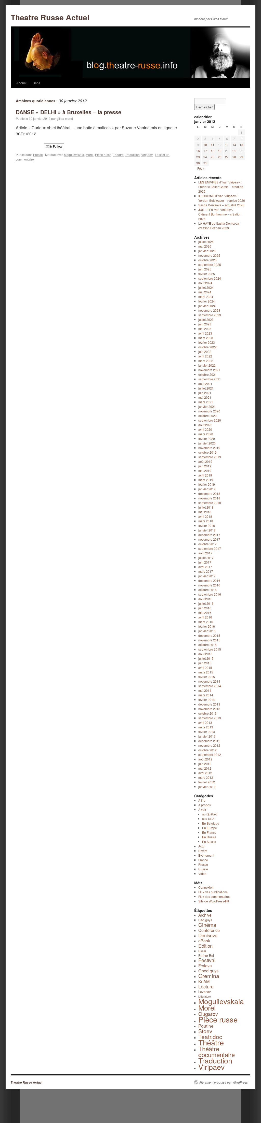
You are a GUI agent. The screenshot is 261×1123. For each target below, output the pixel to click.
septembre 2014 (209, 686)
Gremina (208, 976)
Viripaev (147, 154)
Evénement (206, 855)
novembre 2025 (209, 255)
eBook (204, 941)
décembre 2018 (209, 493)
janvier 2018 (207, 530)
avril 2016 (205, 617)
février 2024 (206, 301)
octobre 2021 (207, 374)
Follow (57, 146)
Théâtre (118, 154)
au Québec (209, 814)
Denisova (207, 935)
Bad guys (205, 919)
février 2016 (206, 626)
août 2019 (205, 461)
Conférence (209, 930)
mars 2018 (205, 521)
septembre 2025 (209, 264)
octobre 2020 (207, 415)
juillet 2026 (206, 241)
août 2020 (205, 425)
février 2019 (206, 484)
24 (205, 157)
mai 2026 (204, 246)
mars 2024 (205, 296)
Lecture (206, 986)
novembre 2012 (209, 745)
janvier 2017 (207, 576)
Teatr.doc (210, 1036)
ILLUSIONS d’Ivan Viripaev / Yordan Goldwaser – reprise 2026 (221, 198)
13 (227, 144)
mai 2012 (204, 768)
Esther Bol (206, 955)
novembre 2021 (209, 370)
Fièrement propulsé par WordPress (223, 1082)
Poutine (206, 1026)
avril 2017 (205, 567)
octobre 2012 (207, 750)
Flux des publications (213, 892)
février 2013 (206, 731)
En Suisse (209, 841)
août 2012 (205, 759)
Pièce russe (103, 154)
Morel (90, 154)
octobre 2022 (207, 347)
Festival (206, 960)
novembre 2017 (209, 539)
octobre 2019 (207, 452)
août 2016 (205, 599)
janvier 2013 (207, 736)
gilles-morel (65, 118)
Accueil (21, 82)
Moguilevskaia (74, 154)
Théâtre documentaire (216, 1051)
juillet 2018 (206, 507)
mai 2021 (204, 397)
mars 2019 (205, 480)
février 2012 (206, 782)
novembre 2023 (209, 310)
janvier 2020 (207, 443)
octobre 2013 (207, 713)
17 (205, 151)
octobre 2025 (207, 260)
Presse (38, 154)
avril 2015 (205, 667)
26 (219, 157)
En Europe (209, 828)
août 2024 (205, 283)
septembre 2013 (209, 718)
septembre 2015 (209, 649)
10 (205, 144)
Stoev (205, 1031)
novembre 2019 (209, 447)
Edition (205, 945)
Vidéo (202, 873)
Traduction (132, 154)
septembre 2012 (209, 754)
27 (227, 157)
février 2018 (206, 525)
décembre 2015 (209, 635)
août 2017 (205, 553)
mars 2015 (205, 672)
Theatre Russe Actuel (50, 17)
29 (241, 157)
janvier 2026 (207, 251)
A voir (202, 809)
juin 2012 (204, 763)
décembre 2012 (209, 741)
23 (198, 157)
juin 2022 (204, 351)
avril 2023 (205, 333)
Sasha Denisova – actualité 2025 (221, 205)
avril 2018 (205, 516)
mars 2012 (205, 777)
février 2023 (206, 342)
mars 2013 (205, 727)
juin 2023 (204, 324)
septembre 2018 (209, 502)
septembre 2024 (209, 278)
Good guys (208, 971)
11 (212, 144)
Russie (203, 869)
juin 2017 (204, 562)
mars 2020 (205, 434)
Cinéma (207, 924)
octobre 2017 (207, 544)
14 (234, 144)
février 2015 (206, 676)
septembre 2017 (209, 548)
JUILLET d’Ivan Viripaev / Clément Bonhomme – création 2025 (219, 214)
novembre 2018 (209, 498)
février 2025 (206, 273)
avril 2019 (205, 475)
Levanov (204, 991)
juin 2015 (204, 663)
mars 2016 (205, 622)
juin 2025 (204, 269)
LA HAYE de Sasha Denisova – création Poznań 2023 (220, 225)
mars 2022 (205, 360)
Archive (205, 915)
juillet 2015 (206, 658)
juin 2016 (204, 608)
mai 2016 (204, 612)
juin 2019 (204, 466)
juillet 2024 (206, 287)
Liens (36, 82)
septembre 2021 (209, 379)
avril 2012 (205, 773)
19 (219, 151)
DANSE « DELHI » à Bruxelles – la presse (68, 112)
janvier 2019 (207, 489)
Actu (201, 846)
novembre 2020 (209, 411)
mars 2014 (205, 695)
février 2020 (206, 438)
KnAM (204, 981)
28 (234, 157)
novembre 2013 (209, 709)
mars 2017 (205, 571)
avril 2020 (205, 429)
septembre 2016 (209, 594)
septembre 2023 (209, 315)
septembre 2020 (209, 420)
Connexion (206, 887)
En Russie (209, 837)
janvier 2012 (207, 786)
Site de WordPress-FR (213, 901)
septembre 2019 (209, 457)
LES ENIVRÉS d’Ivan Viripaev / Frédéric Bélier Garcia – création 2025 (220, 186)
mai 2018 (204, 512)
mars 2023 (205, 338)
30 (198, 163)
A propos (204, 805)
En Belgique (210, 823)
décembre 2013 (209, 704)
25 (212, 157)
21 (234, 151)
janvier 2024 (207, 306)
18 (212, 151)
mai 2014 (204, 690)
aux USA (208, 818)
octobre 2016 (207, 589)
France (203, 860)
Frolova (205, 965)
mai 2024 (204, 292)
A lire (201, 800)
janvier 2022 (207, 365)
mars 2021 (205, 402)
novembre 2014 (209, 681)
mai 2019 (204, 470)
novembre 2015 (209, 640)
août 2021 (205, 383)
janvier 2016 (207, 631)
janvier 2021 (207, 406)
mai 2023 (204, 328)
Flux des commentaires (214, 896)
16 (198, 151)
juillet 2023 (206, 319)
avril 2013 (205, 722)
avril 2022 (205, 356)
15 (241, 144)
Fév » (201, 168)
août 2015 (205, 654)
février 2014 (206, 699)
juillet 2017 (206, 557)
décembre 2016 (209, 580)
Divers (202, 850)
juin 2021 (204, 393)
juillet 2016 (206, 603)
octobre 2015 (207, 644)
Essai (202, 951)
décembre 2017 (209, 534)
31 (205, 163)
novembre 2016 (209, 585)
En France (209, 832)
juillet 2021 (206, 388)
